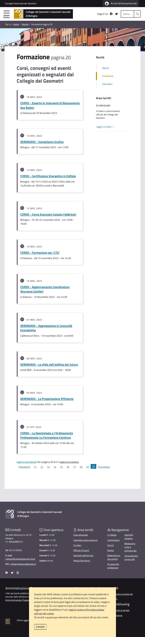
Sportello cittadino (128, 536)
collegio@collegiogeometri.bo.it (20, 559)
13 (48, 467)
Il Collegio (112, 535)
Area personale (80, 535)
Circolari (77, 545)
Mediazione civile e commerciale (130, 547)
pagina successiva (69, 462)
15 (61, 467)
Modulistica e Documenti (113, 557)
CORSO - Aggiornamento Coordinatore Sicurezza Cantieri (45, 289)
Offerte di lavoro (81, 550)
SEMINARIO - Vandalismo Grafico (42, 141)
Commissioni (113, 540)
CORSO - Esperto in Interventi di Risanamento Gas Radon (50, 105)
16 (67, 467)
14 (54, 467)
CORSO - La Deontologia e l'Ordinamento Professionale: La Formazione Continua (46, 435)
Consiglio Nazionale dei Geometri (21, 3)
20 (93, 466)
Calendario (107, 84)
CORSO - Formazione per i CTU (39, 252)
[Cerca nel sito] (137, 14)
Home (16, 24)
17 (74, 467)
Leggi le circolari (104, 126)
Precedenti (24, 467)
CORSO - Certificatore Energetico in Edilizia (48, 176)
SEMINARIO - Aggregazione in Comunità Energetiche (46, 327)
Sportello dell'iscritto (83, 555)
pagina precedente (26, 462)
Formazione (107, 76)
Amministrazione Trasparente (19, 600)
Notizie (105, 68)
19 (87, 467)
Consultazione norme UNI (131, 557)
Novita (25, 24)
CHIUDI (40, 627)
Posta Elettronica (81, 560)
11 (35, 467)
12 (41, 467)
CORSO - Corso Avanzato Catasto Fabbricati (48, 214)
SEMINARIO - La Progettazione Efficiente (46, 398)
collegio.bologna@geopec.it (23, 564)
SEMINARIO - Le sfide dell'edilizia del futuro (49, 364)
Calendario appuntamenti (85, 540)
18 (80, 467)
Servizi (110, 545)
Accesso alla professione (113, 565)
